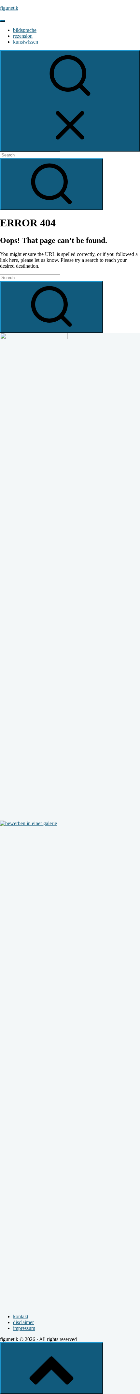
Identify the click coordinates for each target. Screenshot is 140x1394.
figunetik (9, 8)
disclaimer (23, 1322)
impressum (24, 1328)
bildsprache (24, 30)
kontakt (20, 1316)
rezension (23, 36)
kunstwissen (25, 42)
